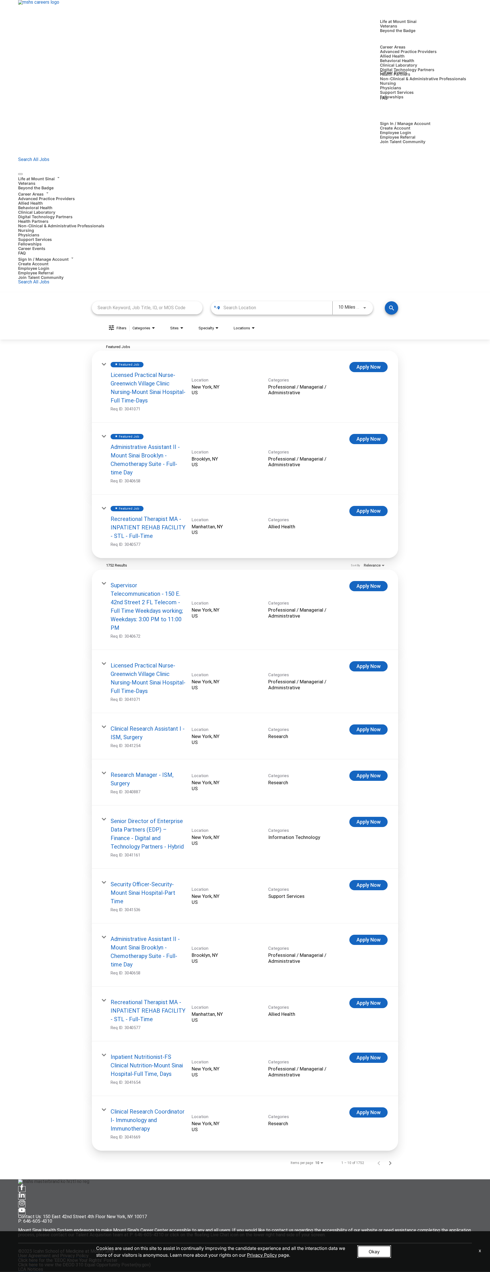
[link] (245, 387)
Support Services (397, 92)
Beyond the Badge (397, 30)
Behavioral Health (397, 60)
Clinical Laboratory (398, 65)
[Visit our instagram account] (22, 1204)
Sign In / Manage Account (405, 123)
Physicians (390, 87)
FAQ (384, 98)
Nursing (388, 83)
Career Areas (392, 46)
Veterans (388, 26)
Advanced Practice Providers (408, 51)
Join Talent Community (402, 141)
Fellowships (392, 96)
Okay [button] (374, 1251)
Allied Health (392, 56)
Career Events (393, 72)
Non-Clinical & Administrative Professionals (423, 78)
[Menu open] (20, 174)
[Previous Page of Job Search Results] (379, 1163)
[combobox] (147, 307)
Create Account (395, 128)
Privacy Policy (262, 1255)
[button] (245, 178)
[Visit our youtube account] (22, 1212)
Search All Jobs (33, 159)
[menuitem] (245, 182)
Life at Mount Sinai (398, 21)
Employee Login (395, 132)
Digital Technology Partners (407, 69)
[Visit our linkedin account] (22, 1197)
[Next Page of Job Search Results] (390, 1163)
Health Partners (33, 221)
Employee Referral (397, 137)
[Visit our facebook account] (22, 1189)
